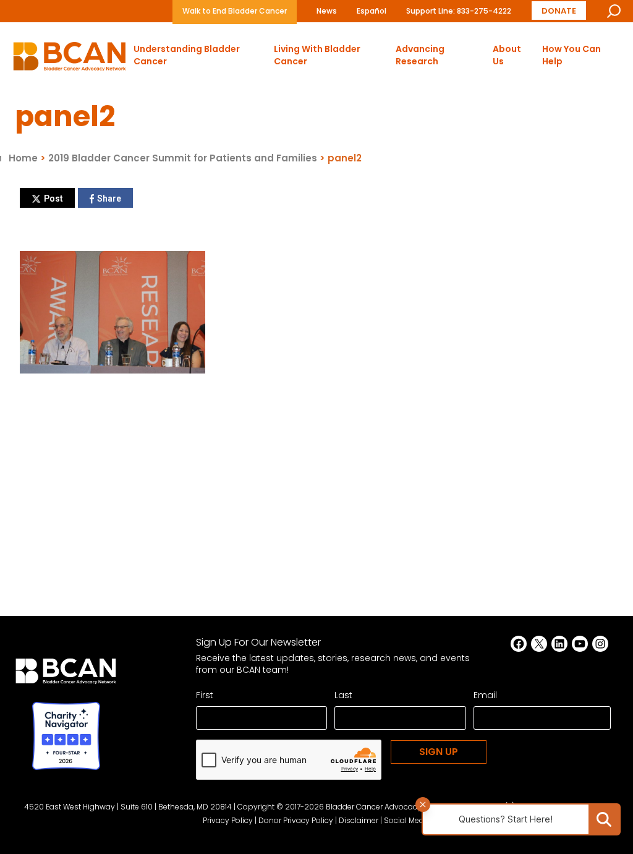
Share (109, 198)
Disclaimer (358, 820)
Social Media (407, 820)
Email (485, 695)
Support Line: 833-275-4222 (458, 11)
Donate (559, 10)
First (204, 695)
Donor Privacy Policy (295, 820)
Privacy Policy (228, 820)
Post (53, 198)
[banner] (69, 60)
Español (371, 11)
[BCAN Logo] (66, 674)
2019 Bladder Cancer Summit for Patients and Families (182, 158)
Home (23, 158)
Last (343, 695)
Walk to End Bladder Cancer (234, 11)
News (326, 11)
